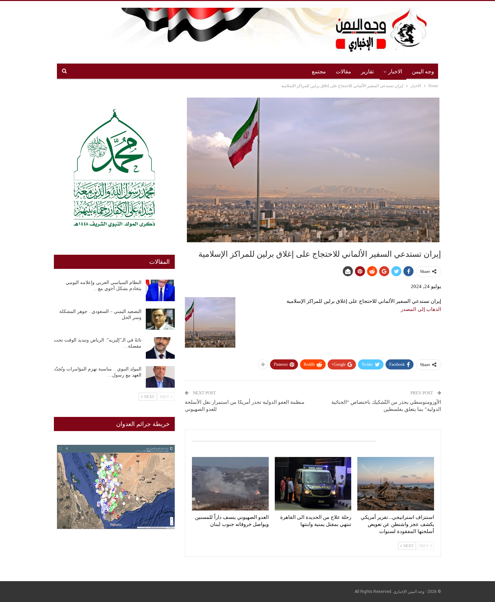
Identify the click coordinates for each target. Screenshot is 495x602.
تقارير (367, 71)
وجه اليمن (423, 71)
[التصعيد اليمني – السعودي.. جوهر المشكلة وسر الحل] (160, 319)
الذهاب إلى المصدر (421, 309)
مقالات (343, 71)
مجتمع (319, 71)
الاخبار (395, 71)
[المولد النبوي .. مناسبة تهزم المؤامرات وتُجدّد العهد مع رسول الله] (160, 377)
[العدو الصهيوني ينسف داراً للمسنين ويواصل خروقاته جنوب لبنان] (230, 483)
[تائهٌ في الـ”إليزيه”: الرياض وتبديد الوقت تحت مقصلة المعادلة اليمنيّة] (160, 348)
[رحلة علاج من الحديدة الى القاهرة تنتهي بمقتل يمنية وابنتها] (313, 483)
